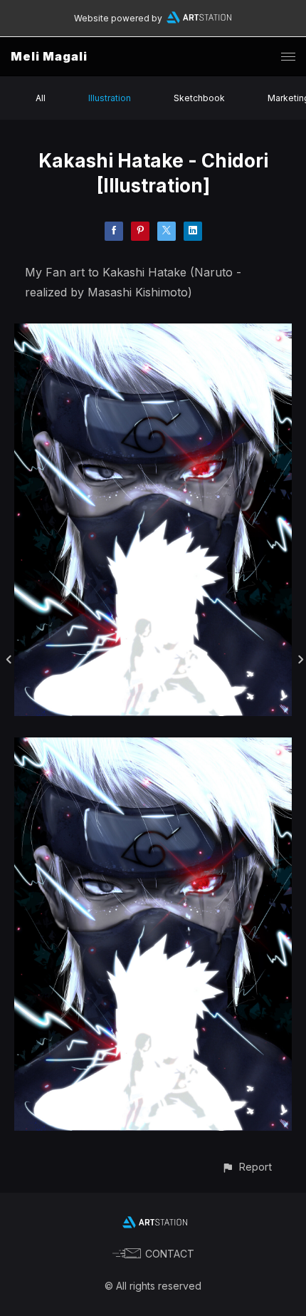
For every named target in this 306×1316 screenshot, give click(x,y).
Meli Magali (49, 56)
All (41, 98)
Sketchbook (199, 98)
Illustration (109, 98)
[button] (247, 1166)
